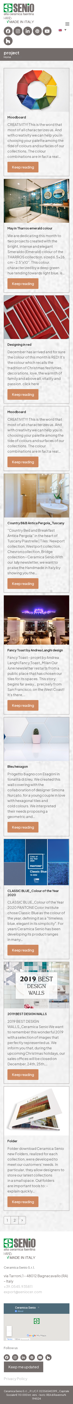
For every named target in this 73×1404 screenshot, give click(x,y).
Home (7, 57)
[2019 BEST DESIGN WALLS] (36, 984)
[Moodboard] (36, 89)
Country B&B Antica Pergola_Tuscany (35, 523)
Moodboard (16, 117)
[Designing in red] (36, 317)
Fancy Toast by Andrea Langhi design (35, 650)
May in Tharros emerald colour (29, 228)
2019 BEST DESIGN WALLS (27, 1014)
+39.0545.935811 (18, 1286)
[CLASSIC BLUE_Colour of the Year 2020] (36, 861)
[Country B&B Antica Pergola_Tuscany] (36, 495)
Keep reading (23, 167)
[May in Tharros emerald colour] (36, 200)
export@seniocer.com (23, 1291)
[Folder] (36, 1110)
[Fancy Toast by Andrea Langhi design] (36, 619)
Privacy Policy (15, 1378)
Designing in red (19, 344)
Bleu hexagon (17, 766)
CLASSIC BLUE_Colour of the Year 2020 (33, 893)
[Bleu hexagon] (36, 738)
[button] (62, 30)
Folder (12, 1141)
